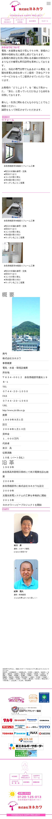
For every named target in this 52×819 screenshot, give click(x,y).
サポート (44, 21)
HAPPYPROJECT (7, 21)
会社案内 (32, 21)
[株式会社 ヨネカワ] (26, 9)
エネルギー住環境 (20, 21)
